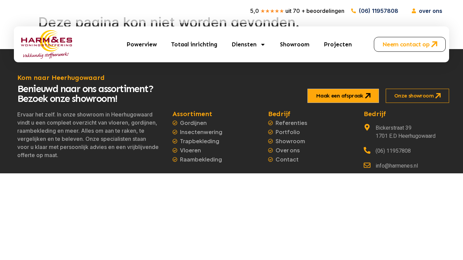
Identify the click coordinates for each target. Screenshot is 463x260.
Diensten (244, 44)
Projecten (338, 44)
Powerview (141, 44)
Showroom (294, 44)
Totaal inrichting (194, 44)
